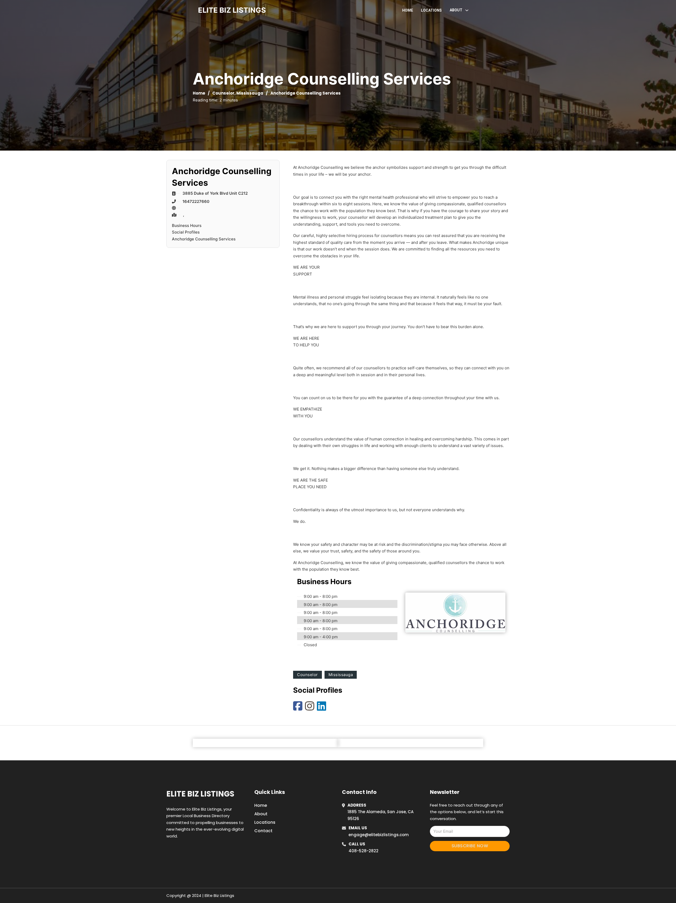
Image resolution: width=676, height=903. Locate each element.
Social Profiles (186, 232)
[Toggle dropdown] (467, 10)
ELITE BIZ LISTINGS (232, 10)
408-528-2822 (363, 851)
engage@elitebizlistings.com (379, 834)
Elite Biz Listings (200, 794)
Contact (263, 831)
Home (407, 10)
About (260, 814)
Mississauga (249, 93)
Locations (431, 10)
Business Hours (186, 225)
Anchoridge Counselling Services (204, 238)
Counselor (223, 93)
